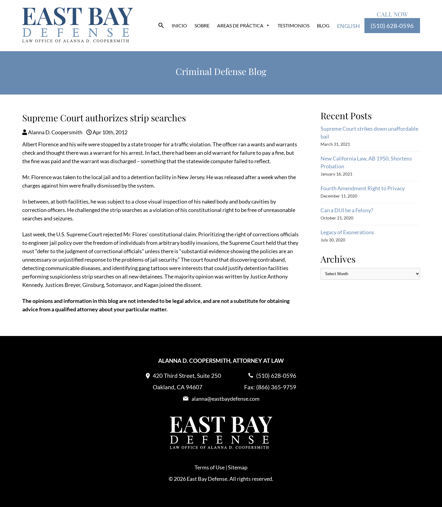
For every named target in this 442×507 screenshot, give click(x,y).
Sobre (202, 25)
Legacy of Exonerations (347, 232)
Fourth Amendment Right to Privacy (363, 188)
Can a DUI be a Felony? (347, 210)
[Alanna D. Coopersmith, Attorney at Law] (77, 40)
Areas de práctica (240, 25)
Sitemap (237, 467)
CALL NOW (392, 14)
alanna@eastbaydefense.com (225, 398)
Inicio (179, 25)
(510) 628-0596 (392, 25)
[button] (161, 26)
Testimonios (293, 25)
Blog (323, 25)
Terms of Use (210, 467)
